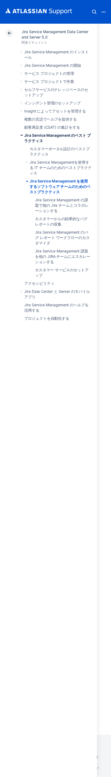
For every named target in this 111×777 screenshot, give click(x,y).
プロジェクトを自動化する (46, 318)
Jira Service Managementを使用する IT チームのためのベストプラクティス (61, 167)
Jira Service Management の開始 (52, 65)
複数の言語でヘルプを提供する (50, 119)
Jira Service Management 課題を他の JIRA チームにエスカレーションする (62, 256)
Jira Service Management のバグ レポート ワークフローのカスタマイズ (62, 237)
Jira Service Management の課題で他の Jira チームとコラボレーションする (62, 205)
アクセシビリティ (39, 283)
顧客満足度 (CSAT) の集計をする (52, 127)
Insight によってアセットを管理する (55, 111)
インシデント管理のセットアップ (52, 103)
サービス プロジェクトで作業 (49, 81)
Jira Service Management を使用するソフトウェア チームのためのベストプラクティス (60, 186)
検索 (94, 12)
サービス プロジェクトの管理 (49, 73)
